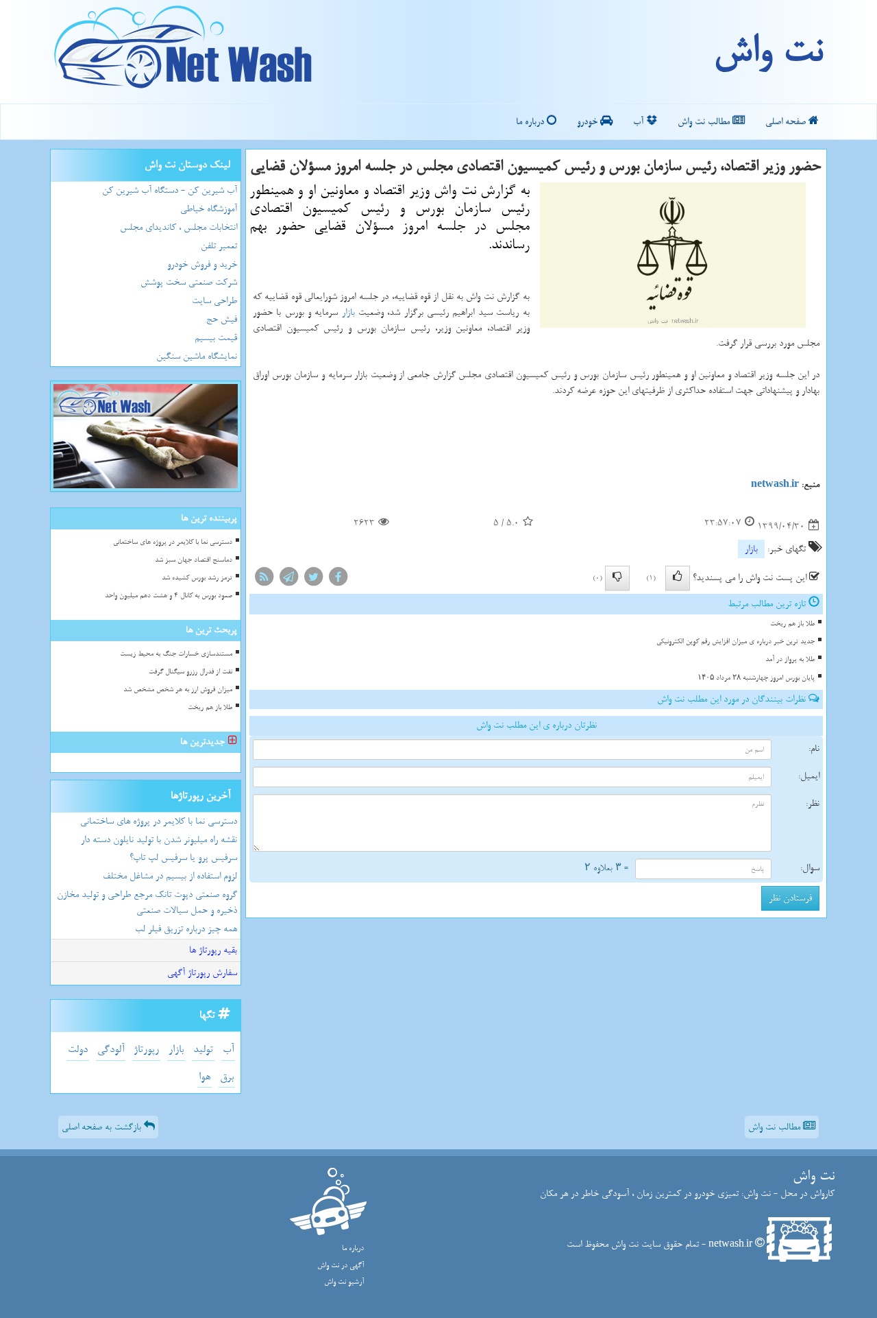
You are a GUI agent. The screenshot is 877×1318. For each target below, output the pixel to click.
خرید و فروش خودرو (202, 264)
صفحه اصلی (786, 122)
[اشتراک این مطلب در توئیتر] (313, 580)
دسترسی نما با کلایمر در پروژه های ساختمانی (172, 542)
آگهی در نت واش (340, 1265)
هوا (204, 1077)
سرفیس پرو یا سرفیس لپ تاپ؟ (183, 857)
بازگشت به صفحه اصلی (103, 1127)
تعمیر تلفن (219, 246)
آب (639, 122)
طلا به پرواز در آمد (790, 659)
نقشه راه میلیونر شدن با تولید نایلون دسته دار (159, 840)
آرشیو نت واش (344, 1282)
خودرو (588, 122)
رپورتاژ (146, 1049)
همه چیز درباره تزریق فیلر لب (186, 929)
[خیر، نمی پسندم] (617, 578)
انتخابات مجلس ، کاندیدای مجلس (178, 227)
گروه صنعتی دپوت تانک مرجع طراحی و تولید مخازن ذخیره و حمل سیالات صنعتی (147, 902)
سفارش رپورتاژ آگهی (202, 973)
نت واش (767, 51)
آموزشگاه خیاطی (208, 209)
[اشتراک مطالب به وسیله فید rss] (264, 580)
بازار (348, 312)
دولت (78, 1049)
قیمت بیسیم (216, 338)
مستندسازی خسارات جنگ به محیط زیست (176, 654)
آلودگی (110, 1049)
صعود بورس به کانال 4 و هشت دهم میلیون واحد (168, 595)
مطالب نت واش (705, 122)
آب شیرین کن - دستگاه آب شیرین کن (169, 190)
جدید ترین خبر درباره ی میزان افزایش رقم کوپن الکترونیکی (735, 641)
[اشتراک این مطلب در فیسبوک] (338, 580)
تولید (203, 1049)
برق (227, 1077)
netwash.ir (775, 484)
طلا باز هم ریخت (792, 624)
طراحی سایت (214, 301)
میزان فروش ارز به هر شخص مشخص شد (177, 689)
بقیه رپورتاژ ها (213, 950)
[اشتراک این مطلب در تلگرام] (288, 580)
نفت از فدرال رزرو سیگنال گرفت (190, 672)
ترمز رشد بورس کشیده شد (197, 578)
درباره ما (531, 122)
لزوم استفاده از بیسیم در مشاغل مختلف (170, 876)
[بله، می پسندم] (677, 578)
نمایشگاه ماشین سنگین (196, 356)
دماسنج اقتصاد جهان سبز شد (193, 560)
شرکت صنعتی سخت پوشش (188, 282)
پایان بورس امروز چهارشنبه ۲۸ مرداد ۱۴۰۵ (756, 678)
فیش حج (221, 319)
